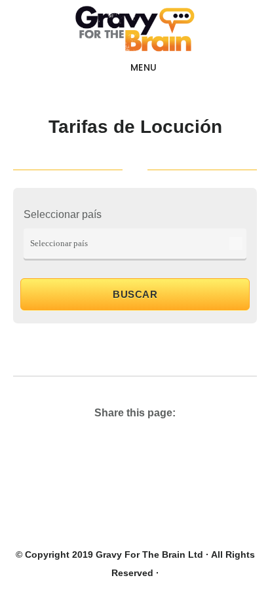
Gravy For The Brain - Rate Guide (135, 29)
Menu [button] (143, 67)
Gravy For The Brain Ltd (149, 554)
